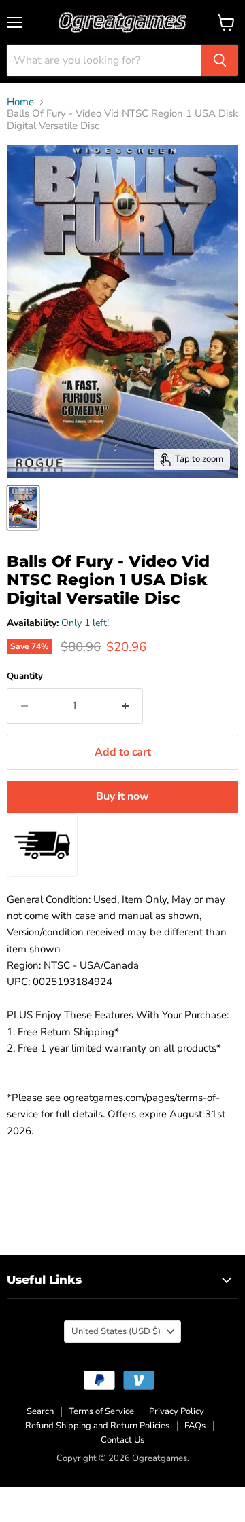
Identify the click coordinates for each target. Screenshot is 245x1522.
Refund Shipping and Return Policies (97, 1425)
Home (20, 102)
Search (40, 1411)
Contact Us (122, 1440)
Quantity (25, 676)
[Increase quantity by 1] (125, 706)
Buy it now (122, 796)
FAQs (195, 1425)
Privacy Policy (176, 1411)
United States (116, 1331)
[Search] (219, 60)
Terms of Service (101, 1411)
